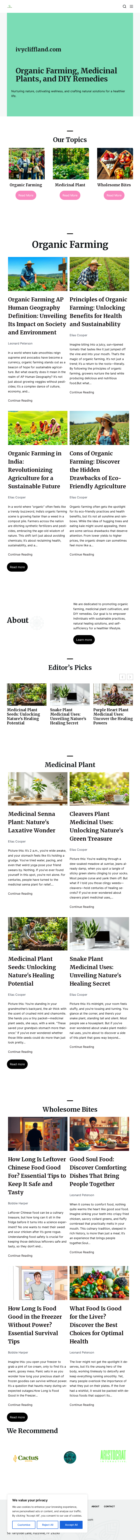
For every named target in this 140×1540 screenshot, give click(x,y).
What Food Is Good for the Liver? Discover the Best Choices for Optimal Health (97, 1325)
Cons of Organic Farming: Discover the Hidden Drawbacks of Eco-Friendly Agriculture (98, 470)
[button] (130, 677)
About (95, 1506)
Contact (109, 1506)
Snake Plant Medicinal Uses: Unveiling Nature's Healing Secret (95, 971)
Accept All (71, 1524)
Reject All (47, 1524)
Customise (24, 1524)
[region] (47, 1513)
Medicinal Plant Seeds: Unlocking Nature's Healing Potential (32, 971)
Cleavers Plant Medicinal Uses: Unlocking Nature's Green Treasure (96, 826)
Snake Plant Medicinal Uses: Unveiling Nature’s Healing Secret (25, 716)
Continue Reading (20, 400)
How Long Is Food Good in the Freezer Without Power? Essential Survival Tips (35, 1325)
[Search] (124, 6)
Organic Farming (26, 185)
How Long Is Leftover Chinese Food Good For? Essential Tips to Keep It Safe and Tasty (37, 1176)
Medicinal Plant (70, 185)
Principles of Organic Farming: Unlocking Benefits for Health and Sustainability (98, 312)
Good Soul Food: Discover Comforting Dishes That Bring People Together (98, 1171)
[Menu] (131, 6)
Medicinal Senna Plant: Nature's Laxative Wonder (31, 822)
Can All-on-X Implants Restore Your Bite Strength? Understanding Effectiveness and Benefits (112, 721)
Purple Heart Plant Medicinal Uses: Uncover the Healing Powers (70, 716)
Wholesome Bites (114, 185)
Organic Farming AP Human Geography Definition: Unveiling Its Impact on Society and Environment (37, 316)
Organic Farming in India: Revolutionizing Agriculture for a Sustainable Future (35, 470)
